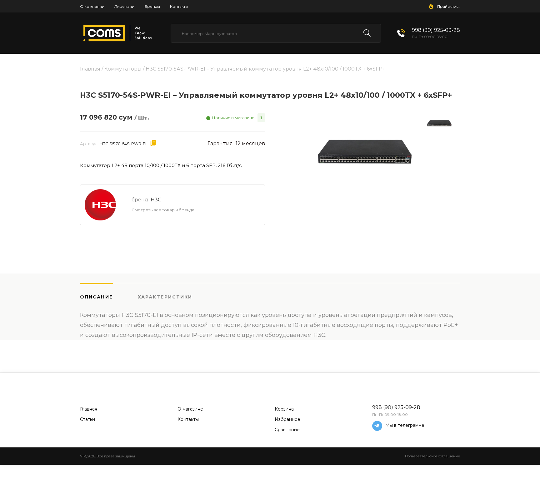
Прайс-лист (448, 6)
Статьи (87, 419)
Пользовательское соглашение (432, 456)
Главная (90, 69)
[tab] (109, 296)
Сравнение (287, 429)
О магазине (190, 409)
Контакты (179, 6)
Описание (96, 297)
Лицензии (124, 6)
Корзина (284, 409)
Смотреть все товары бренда (163, 209)
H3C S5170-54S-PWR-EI (123, 143)
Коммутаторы (123, 69)
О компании (92, 6)
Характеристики (165, 297)
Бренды (152, 6)
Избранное (287, 419)
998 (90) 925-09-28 (436, 30)
